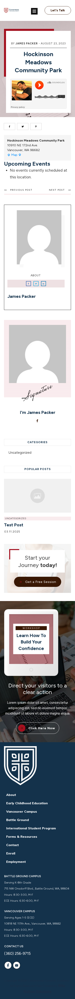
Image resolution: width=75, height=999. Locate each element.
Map (14, 155)
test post (13, 525)
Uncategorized (19, 453)
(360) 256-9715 (17, 953)
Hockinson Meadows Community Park (38, 62)
